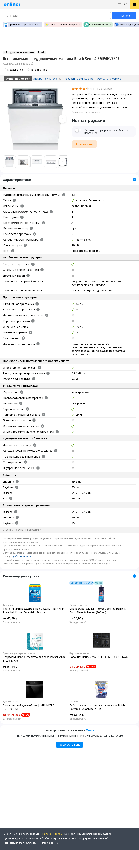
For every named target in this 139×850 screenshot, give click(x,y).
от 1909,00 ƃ (11, 715)
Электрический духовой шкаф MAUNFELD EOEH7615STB (28, 707)
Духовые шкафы (11, 701)
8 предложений (78, 719)
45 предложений (79, 670)
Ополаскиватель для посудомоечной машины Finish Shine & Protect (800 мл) (98, 610)
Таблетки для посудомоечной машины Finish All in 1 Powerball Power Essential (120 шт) (34, 610)
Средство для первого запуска (19, 653)
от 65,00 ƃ (10, 618)
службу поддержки (21, 556)
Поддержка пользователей (93, 838)
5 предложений (78, 622)
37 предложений (12, 719)
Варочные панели (79, 653)
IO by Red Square (98, 24)
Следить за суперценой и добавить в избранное (107, 131)
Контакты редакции (29, 833)
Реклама (46, 833)
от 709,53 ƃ (77, 667)
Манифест (69, 833)
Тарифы (58, 833)
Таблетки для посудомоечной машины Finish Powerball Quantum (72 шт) (97, 707)
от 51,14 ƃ (10, 667)
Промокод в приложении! (23, 24)
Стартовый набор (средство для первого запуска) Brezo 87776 (34, 658)
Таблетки (8, 605)
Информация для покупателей (20, 842)
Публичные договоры (15, 838)
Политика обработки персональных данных (53, 838)
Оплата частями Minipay (64, 24)
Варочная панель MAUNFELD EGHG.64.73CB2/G (99, 657)
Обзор (98, 582)
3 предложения (11, 622)
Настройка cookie (48, 842)
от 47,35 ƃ (77, 715)
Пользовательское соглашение (94, 833)
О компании (10, 833)
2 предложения (11, 670)
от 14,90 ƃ (77, 618)
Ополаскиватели (78, 605)
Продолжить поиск (69, 744)
